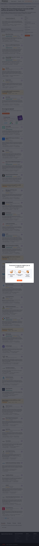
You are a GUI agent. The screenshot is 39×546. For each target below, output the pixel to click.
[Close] (33, 264)
